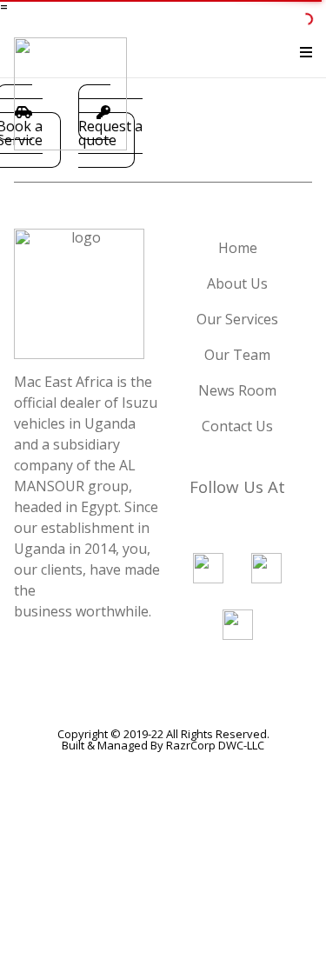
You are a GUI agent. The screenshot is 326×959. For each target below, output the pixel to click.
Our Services (237, 319)
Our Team (237, 354)
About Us (237, 283)
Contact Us (237, 426)
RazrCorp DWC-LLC (215, 745)
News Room (237, 390)
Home (237, 247)
